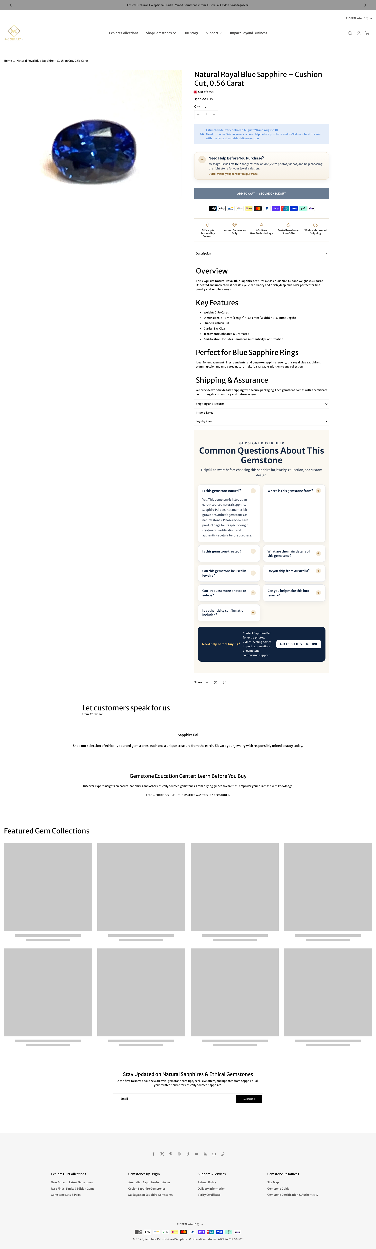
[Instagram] (179, 1154)
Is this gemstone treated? (221, 551)
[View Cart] (367, 33)
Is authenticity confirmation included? (223, 613)
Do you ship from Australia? (289, 571)
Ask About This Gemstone (299, 644)
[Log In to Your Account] (358, 33)
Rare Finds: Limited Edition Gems (72, 1188)
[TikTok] (188, 1154)
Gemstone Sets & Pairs (66, 1194)
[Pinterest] (170, 1154)
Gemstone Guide (278, 1188)
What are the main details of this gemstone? (289, 553)
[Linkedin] (205, 1154)
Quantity (200, 106)
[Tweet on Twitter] (215, 682)
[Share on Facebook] (207, 682)
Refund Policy (207, 1182)
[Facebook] (153, 1154)
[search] (349, 33)
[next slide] (365, 5)
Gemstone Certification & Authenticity (292, 1194)
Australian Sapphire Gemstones (149, 1182)
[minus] (198, 114)
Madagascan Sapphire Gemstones (150, 1194)
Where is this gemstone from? (290, 491)
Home (8, 60)
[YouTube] (196, 1154)
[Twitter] (162, 1154)
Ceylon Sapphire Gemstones (146, 1188)
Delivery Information (211, 1188)
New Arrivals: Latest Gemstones (72, 1182)
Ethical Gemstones (204, 1239)
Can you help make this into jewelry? (288, 593)
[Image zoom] (93, 159)
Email (124, 1098)
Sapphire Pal (153, 1239)
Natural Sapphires (176, 1239)
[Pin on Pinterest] (224, 682)
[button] (261, 193)
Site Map (273, 1182)
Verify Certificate (209, 1194)
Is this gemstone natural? (221, 491)
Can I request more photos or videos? (224, 593)
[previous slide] (10, 5)
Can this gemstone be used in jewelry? (224, 573)
